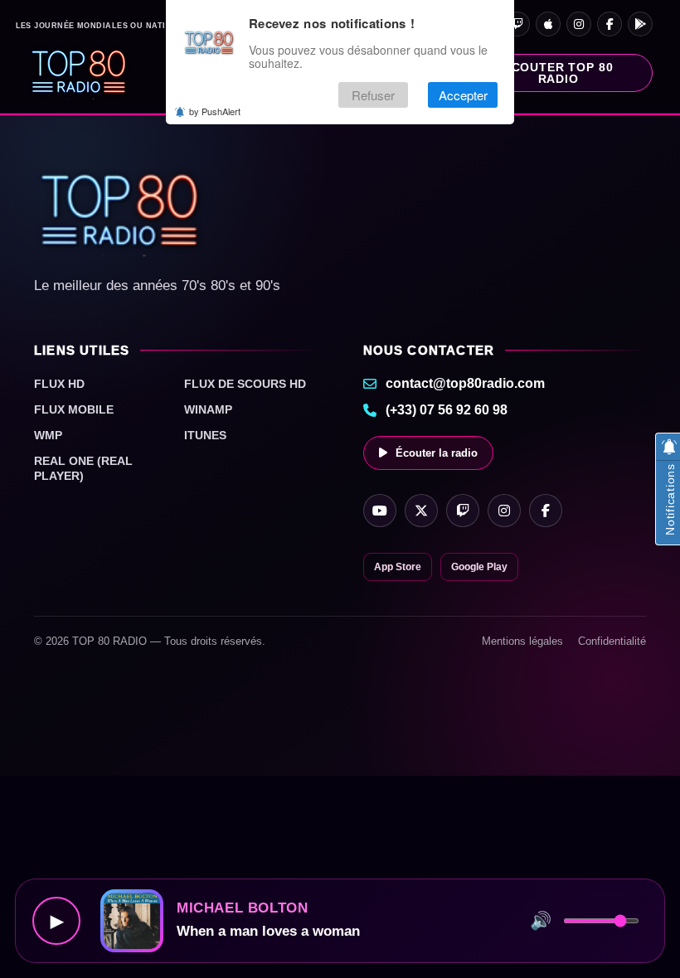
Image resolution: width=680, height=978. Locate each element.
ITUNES (205, 435)
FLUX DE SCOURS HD (245, 383)
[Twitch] (517, 24)
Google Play (479, 567)
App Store (397, 567)
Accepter (463, 95)
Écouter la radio (437, 453)
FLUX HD (59, 383)
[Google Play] (640, 24)
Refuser (373, 95)
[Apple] (548, 24)
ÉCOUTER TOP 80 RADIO (558, 73)
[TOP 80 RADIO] (79, 73)
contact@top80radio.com (465, 383)
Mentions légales (522, 641)
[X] (421, 510)
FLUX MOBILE (74, 409)
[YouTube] (379, 510)
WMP (48, 435)
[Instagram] (578, 24)
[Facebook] (609, 24)
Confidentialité (612, 641)
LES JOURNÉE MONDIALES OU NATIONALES (108, 26)
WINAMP (208, 409)
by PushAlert (214, 111)
